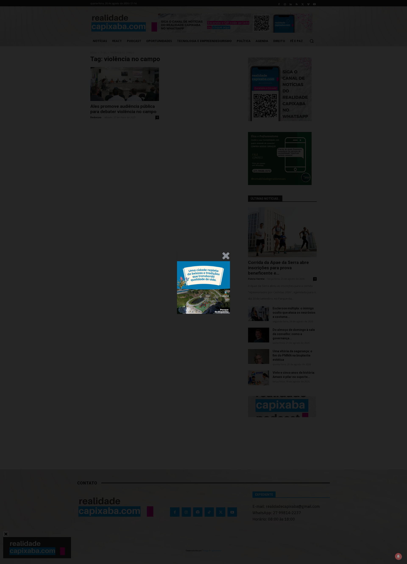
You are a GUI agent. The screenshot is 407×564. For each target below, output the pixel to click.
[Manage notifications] (398, 556)
